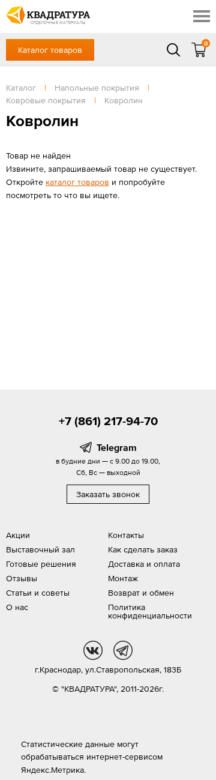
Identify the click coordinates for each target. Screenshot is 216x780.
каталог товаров (77, 182)
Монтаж (123, 578)
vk (93, 650)
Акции (18, 535)
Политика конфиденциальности (150, 611)
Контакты (126, 535)
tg (123, 650)
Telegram (117, 447)
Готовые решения (41, 564)
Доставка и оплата (144, 564)
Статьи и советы (38, 592)
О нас (17, 607)
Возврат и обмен (141, 592)
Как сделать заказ (143, 549)
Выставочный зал (40, 549)
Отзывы (21, 578)
